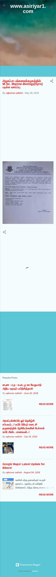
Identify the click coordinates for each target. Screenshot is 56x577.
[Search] (52, 8)
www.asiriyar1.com (28, 8)
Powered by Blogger (29, 564)
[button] (52, 81)
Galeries (35, 571)
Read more (46, 404)
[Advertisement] (28, 45)
